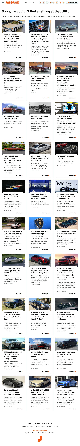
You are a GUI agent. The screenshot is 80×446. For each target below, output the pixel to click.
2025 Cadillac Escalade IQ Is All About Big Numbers (66, 354)
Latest (25, 2)
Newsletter (73, 2)
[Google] (60, 2)
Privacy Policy (47, 423)
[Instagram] (57, 2)
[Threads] (53, 2)
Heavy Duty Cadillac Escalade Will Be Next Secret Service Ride (39, 196)
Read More (18, 57)
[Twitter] (50, 2)
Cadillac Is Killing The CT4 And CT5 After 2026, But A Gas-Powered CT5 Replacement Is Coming (66, 80)
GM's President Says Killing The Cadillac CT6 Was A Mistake (40, 158)
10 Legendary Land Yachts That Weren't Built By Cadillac (65, 37)
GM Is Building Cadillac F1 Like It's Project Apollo (39, 354)
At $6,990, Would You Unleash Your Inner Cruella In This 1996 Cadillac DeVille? (12, 38)
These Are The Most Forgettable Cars (11, 118)
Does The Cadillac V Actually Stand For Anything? (11, 196)
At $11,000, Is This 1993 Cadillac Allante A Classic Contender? (40, 392)
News (32, 2)
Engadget (28, 432)
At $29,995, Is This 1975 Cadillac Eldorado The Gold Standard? (40, 78)
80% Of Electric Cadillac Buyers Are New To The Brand (66, 234)
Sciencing (44, 432)
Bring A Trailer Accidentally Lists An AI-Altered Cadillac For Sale (13, 79)
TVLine (34, 432)
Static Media (30, 426)
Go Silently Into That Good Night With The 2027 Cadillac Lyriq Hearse (12, 272)
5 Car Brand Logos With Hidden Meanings (39, 233)
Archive (37, 423)
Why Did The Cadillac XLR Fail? (65, 157)
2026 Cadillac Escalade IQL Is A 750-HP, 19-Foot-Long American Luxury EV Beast (13, 355)
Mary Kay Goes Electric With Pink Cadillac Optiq (13, 233)
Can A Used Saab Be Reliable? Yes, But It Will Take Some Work (12, 392)
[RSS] (63, 2)
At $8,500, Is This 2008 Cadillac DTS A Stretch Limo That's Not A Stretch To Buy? (40, 316)
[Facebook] (40, 2)
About (30, 423)
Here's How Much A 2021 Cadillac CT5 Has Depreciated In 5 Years (66, 392)
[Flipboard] (47, 2)
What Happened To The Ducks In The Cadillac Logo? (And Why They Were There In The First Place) (40, 39)
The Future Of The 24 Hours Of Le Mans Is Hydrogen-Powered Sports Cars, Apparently (66, 120)
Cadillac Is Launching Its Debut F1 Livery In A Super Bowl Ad (66, 196)
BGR (39, 432)
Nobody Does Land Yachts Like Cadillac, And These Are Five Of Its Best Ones (12, 159)
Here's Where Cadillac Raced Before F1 (39, 118)
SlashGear (52, 432)
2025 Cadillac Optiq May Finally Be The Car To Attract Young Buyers (40, 271)
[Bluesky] (44, 2)
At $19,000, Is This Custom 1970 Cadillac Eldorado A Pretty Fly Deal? (12, 316)
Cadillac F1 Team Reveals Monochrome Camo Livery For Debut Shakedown (66, 316)
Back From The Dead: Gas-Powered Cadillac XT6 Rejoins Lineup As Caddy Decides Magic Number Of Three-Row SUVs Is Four (65, 274)
